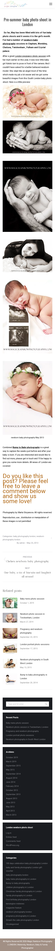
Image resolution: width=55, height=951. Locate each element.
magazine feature (13, 908)
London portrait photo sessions (34, 644)
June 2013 (10, 802)
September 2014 (13, 774)
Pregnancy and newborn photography (31, 631)
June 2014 (10, 782)
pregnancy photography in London (21, 916)
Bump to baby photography (18, 883)
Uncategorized (12, 924)
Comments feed (13, 841)
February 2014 (12, 786)
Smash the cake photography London (22, 920)
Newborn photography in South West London (34, 661)
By (21, 543)
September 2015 (13, 765)
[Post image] (10, 603)
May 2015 (10, 770)
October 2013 (12, 790)
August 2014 (11, 778)
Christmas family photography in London (24, 891)
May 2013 (10, 806)
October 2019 (12, 757)
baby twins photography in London (21, 879)
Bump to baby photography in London (33, 677)
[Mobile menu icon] (50, 4)
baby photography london (24, 536)
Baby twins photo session (32, 599)
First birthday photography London (21, 899)
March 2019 (11, 761)
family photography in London (19, 895)
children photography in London (20, 887)
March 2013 (11, 815)
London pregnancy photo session (30, 56)
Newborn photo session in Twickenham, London (32, 616)
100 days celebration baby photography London (27, 863)
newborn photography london (19, 912)
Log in (8, 833)
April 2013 (10, 811)
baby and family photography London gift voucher (24, 869)
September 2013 (13, 794)
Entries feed (11, 837)
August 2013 (11, 798)
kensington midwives (15, 903)
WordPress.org (12, 845)
